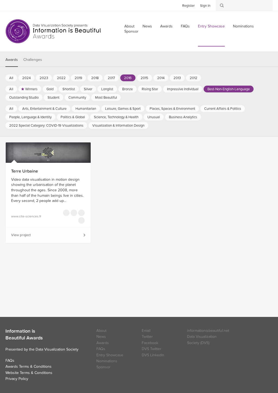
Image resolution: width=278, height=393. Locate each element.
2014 (161, 78)
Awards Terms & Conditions (28, 366)
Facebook (17, 5)
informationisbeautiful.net (208, 330)
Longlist (107, 89)
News (147, 26)
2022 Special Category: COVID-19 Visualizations (46, 125)
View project (21, 235)
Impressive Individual (182, 89)
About (101, 330)
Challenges (32, 59)
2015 (144, 78)
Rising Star (150, 89)
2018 (95, 78)
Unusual (153, 117)
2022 (61, 78)
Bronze (127, 89)
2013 (177, 78)
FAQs (185, 26)
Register (188, 6)
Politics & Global (73, 117)
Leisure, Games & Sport (123, 109)
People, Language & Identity (30, 117)
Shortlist (68, 89)
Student (53, 97)
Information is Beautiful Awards (53, 31)
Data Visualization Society (57, 349)
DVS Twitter (151, 349)
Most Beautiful (106, 97)
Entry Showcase (211, 26)
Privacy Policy (16, 378)
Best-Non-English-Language (228, 89)
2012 (193, 78)
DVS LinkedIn (153, 355)
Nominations (243, 26)
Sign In (205, 6)
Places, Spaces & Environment (172, 109)
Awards (166, 26)
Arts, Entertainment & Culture (44, 109)
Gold (49, 89)
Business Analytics (183, 117)
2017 (111, 78)
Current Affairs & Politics (222, 109)
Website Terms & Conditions (28, 372)
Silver (88, 89)
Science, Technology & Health (116, 117)
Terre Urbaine (24, 171)
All (11, 78)
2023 (44, 78)
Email (146, 330)
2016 (128, 78)
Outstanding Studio (24, 97)
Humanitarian (85, 109)
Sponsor (131, 31)
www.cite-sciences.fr (26, 216)
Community (77, 97)
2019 (78, 78)
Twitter (9, 5)
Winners (31, 89)
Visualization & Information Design (118, 125)
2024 (26, 78)
